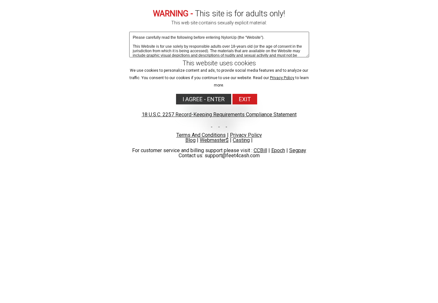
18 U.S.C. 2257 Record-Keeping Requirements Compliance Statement (219, 114)
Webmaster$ (214, 140)
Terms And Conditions (201, 135)
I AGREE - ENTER (203, 99)
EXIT (245, 99)
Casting (241, 140)
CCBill (260, 150)
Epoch (278, 150)
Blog (190, 140)
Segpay (297, 150)
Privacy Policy (282, 78)
